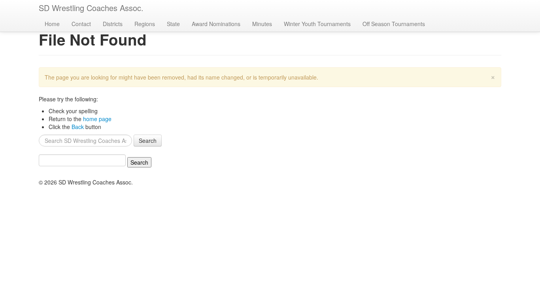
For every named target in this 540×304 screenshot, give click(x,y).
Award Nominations (216, 24)
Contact (81, 24)
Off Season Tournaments (394, 24)
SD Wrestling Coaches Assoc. (91, 7)
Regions (144, 24)
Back (78, 127)
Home (52, 24)
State (173, 24)
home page (97, 119)
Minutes (262, 24)
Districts (113, 24)
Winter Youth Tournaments (317, 24)
